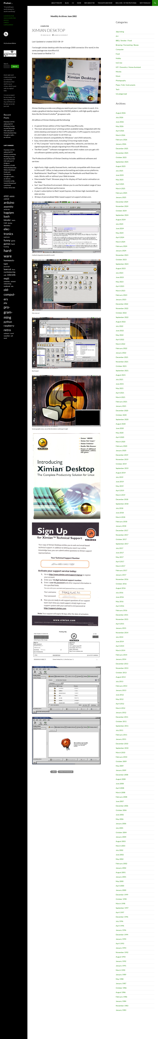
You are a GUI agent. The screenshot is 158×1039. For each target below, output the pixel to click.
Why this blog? (145, 3)
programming (8, 312)
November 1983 (122, 1006)
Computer (44, 26)
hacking (6, 247)
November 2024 (122, 206)
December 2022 (122, 304)
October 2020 (121, 415)
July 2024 (119, 224)
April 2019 (120, 490)
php (5, 303)
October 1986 (121, 988)
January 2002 (121, 868)
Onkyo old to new (9, 188)
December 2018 (122, 499)
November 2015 (122, 619)
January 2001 (121, 877)
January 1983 (121, 1010)
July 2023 (119, 273)
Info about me (89, 3)
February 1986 (121, 997)
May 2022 (119, 335)
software (6, 333)
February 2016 (121, 610)
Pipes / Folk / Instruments (125, 85)
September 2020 (122, 419)
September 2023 (122, 264)
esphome (7, 237)
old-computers (9, 294)
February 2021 (121, 402)
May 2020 (119, 433)
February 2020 (121, 446)
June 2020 (120, 428)
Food (118, 54)
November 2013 (122, 668)
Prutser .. (8, 3)
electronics (8, 231)
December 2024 (122, 202)
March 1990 (120, 970)
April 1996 (120, 926)
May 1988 (119, 979)
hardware (8, 253)
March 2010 (120, 752)
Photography (121, 80)
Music (118, 76)
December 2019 (122, 455)
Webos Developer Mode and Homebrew (9, 172)
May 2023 (119, 282)
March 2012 (120, 708)
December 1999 (122, 895)
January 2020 (121, 450)
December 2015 (122, 615)
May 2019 (119, 486)
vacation (7, 336)
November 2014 (122, 633)
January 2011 (121, 739)
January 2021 (121, 406)
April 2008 (120, 788)
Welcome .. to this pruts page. (126, 3)
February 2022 (121, 348)
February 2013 (121, 686)
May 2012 (119, 699)
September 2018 (122, 504)
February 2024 (121, 246)
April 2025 (120, 184)
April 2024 (120, 237)
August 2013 (121, 677)
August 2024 (121, 219)
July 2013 (119, 681)
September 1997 (122, 908)
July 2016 (119, 593)
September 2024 (122, 215)
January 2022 (121, 353)
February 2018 (121, 521)
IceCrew (119, 63)
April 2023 (120, 286)
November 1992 (122, 952)
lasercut (7, 269)
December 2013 (122, 664)
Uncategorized (121, 94)
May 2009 (119, 766)
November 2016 (122, 579)
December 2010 (122, 744)
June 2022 (120, 331)
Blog (67, 3)
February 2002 (121, 863)
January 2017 (121, 575)
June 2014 (120, 641)
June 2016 (120, 597)
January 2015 (121, 628)
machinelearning (9, 272)
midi (5, 275)
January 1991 (121, 966)
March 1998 (120, 903)
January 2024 (121, 251)
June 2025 (120, 175)
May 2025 (119, 180)
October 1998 (121, 899)
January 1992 (121, 961)
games (7, 243)
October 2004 (121, 832)
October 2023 (121, 259)
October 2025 (121, 157)
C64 (5, 223)
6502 (6, 196)
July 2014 (119, 637)
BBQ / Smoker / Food (124, 40)
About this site (56, 3)
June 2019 (120, 482)
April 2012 (120, 704)
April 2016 (120, 606)
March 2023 (120, 291)
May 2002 (119, 859)
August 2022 (121, 322)
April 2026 (120, 131)
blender (7, 220)
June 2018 (120, 513)
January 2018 (121, 526)
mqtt (6, 278)
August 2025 (121, 166)
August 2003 (121, 841)
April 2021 (120, 393)
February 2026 (121, 140)
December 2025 (122, 148)
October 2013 (121, 672)
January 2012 (121, 712)
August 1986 (121, 992)
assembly (8, 206)
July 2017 (119, 548)
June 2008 (120, 784)
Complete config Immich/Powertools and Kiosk (10, 183)
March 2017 (120, 566)
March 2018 (120, 517)
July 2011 (119, 730)
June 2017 (120, 553)
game (13, 241)
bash (7, 216)
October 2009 (121, 761)
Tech (117, 89)
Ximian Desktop (48, 30)
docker (10, 223)
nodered (7, 286)
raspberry (9, 325)
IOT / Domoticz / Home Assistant (128, 67)
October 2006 (121, 810)
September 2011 (122, 726)
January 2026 (121, 144)
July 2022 (119, 326)
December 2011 (122, 717)
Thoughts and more (105, 3)
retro (7, 330)
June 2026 (120, 122)
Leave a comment (61, 35)
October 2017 (121, 539)
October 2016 (121, 584)
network (13, 281)
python (8, 321)
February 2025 (121, 193)
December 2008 (122, 775)
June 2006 (120, 815)
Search (6, 64)
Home (79, 3)
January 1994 (121, 939)
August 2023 (121, 268)
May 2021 (119, 388)
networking (7, 284)
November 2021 (122, 362)
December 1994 (122, 935)
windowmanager (65, 772)
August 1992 (121, 957)
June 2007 (120, 801)
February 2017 (121, 570)
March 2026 (120, 135)
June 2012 (120, 695)
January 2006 (121, 823)
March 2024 (120, 242)
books (13, 220)
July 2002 (119, 850)
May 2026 (119, 126)
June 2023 (120, 277)
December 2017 (122, 530)
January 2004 (121, 837)
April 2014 (120, 646)
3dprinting (120, 32)
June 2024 (120, 228)
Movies (118, 72)
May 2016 (119, 601)
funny (7, 240)
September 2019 (122, 468)
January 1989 (121, 974)
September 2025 (122, 162)
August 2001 (121, 872)
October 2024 (121, 211)
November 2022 (122, 308)
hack (13, 244)
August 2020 (121, 424)
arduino (9, 202)
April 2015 (120, 624)
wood (5, 338)
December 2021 (122, 357)
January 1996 (121, 930)
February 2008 (121, 797)
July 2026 (119, 117)
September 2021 (122, 370)
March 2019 (120, 495)
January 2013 (121, 690)
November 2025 (122, 153)
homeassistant (9, 262)
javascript (7, 266)
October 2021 (121, 366)
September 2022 (122, 317)
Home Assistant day (10, 133)
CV (73, 3)
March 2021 (120, 397)
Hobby (118, 58)
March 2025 (120, 188)
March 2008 (120, 792)
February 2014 (121, 655)
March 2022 (120, 344)
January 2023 (121, 299)
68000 (12, 196)
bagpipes (9, 212)
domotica (7, 226)
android (6, 199)
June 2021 (120, 384)
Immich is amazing (10, 154)
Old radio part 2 (9, 131)
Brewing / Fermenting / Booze (127, 45)
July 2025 (119, 171)
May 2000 (119, 881)
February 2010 (121, 757)
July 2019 (119, 477)
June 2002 (120, 855)
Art (117, 36)
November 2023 (122, 255)
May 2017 (119, 557)
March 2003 (120, 846)
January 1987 (121, 983)
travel (12, 333)
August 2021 (121, 375)
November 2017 (122, 535)
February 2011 (121, 735)
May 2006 (119, 819)
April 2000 (120, 886)
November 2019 (122, 459)
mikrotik (11, 275)
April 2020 (120, 437)
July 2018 (119, 508)
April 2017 (120, 561)
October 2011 (121, 721)
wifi (12, 336)
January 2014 (121, 659)
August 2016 (121, 588)
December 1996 (122, 917)
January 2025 (121, 197)
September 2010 (122, 748)
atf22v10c (7, 209)
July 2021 (119, 379)
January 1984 (121, 1001)
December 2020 (122, 410)
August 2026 (121, 113)
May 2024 (119, 233)
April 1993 (120, 943)
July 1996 (119, 921)
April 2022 (120, 339)
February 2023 (121, 295)
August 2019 (121, 473)
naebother (7, 281)
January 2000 (121, 890)
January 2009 (121, 770)
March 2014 (120, 650)
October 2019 (121, 464)
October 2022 (121, 313)
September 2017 (122, 544)
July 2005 (119, 828)
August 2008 (121, 779)
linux (54, 772)
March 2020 (120, 442)
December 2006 (122, 806)
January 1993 (121, 948)
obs (12, 286)
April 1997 (120, 912)
